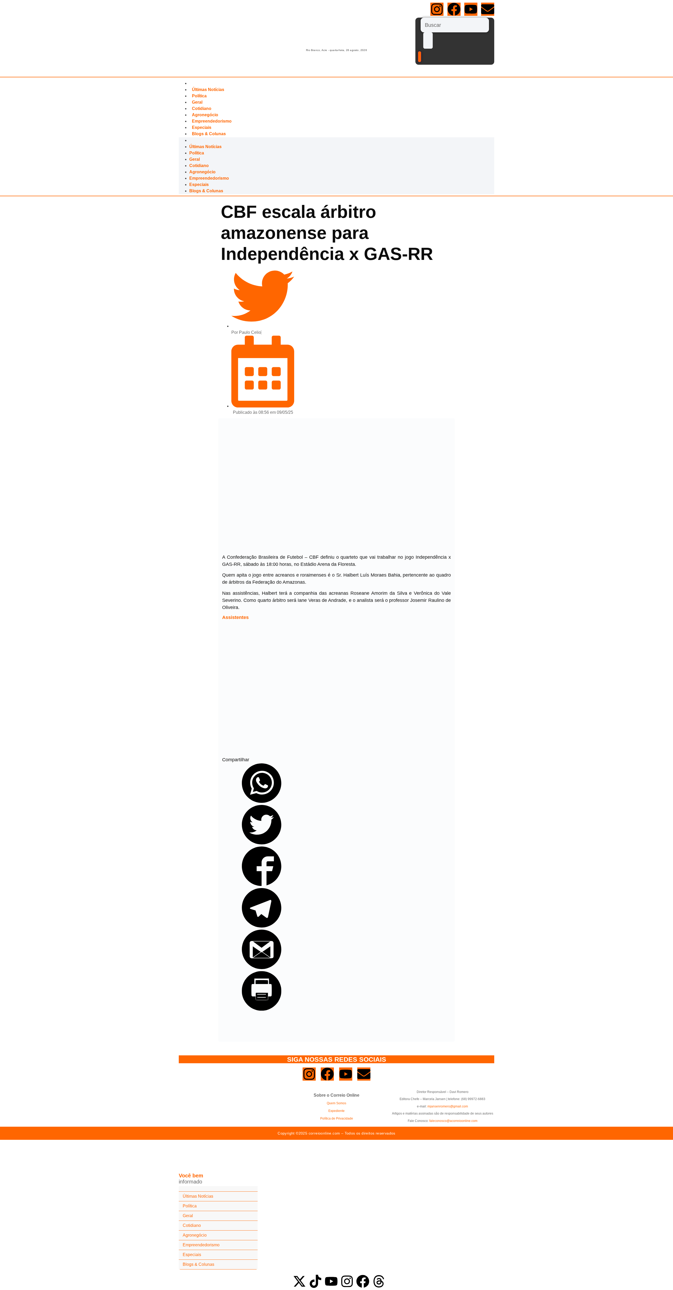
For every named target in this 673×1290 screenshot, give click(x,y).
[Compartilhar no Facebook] (261, 884)
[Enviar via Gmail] (261, 967)
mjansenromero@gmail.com (447, 1106)
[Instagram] (436, 9)
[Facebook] (454, 9)
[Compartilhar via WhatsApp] (261, 801)
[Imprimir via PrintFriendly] (261, 1009)
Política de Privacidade (336, 1118)
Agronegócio (205, 115)
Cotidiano (201, 108)
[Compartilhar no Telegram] (261, 926)
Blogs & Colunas (209, 134)
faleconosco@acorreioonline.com (453, 1121)
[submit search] (428, 40)
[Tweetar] (261, 842)
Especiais (201, 127)
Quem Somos (336, 1103)
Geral (197, 102)
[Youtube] (470, 9)
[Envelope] (487, 9)
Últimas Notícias (208, 89)
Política (199, 96)
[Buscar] (455, 25)
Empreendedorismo (212, 121)
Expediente (336, 1111)
